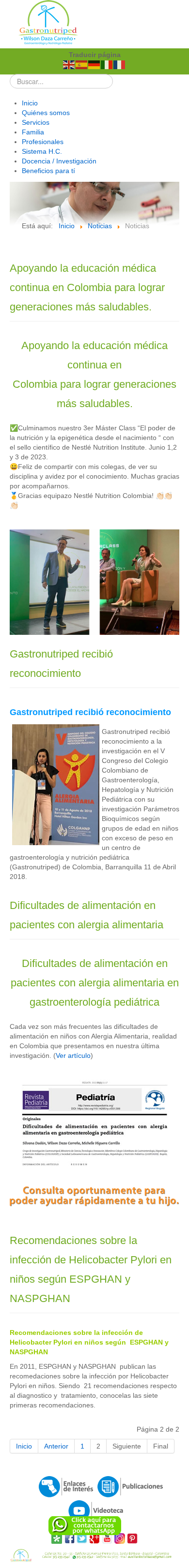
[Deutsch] (94, 64)
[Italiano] (107, 64)
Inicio (24, 1446)
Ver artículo (73, 1055)
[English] (69, 64)
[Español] (82, 64)
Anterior (56, 1446)
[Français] (119, 64)
